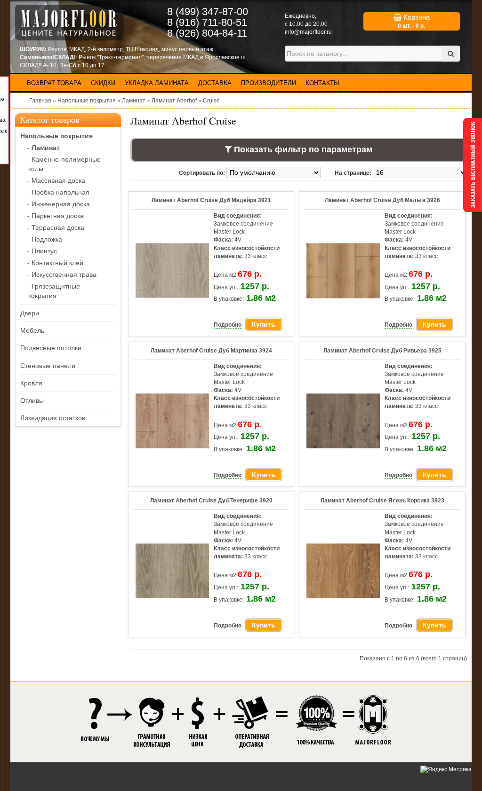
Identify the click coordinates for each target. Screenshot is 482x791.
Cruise (211, 100)
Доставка (215, 82)
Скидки (103, 82)
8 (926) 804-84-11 (207, 33)
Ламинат (133, 100)
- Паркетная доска (55, 215)
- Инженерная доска (58, 204)
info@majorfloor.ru (308, 32)
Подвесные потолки (50, 348)
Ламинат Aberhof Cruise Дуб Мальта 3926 (382, 200)
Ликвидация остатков (52, 418)
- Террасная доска (55, 227)
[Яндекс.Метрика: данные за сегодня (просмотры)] (446, 770)
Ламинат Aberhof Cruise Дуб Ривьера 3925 (382, 350)
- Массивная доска (56, 180)
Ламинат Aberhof (174, 100)
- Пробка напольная (58, 192)
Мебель (32, 330)
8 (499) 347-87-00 (207, 11)
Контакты (322, 82)
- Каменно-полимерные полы (64, 164)
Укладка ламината (157, 82)
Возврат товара (54, 82)
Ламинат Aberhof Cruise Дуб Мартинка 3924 (211, 350)
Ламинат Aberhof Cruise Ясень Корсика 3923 (382, 500)
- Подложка (44, 239)
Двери (29, 313)
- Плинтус (42, 251)
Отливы (32, 400)
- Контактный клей (55, 262)
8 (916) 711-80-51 (207, 22)
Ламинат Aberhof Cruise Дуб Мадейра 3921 (211, 200)
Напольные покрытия (86, 100)
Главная (40, 100)
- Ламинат (43, 147)
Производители (268, 82)
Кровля (31, 383)
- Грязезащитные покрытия (53, 290)
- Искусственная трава (61, 274)
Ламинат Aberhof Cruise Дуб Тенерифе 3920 (211, 500)
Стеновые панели (47, 365)
